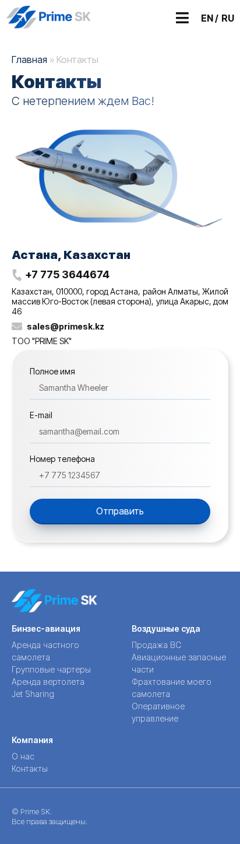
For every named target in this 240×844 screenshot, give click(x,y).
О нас (23, 756)
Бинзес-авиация (46, 628)
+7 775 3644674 (67, 274)
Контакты (30, 768)
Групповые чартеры (51, 669)
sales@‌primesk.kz (65, 326)
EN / (209, 18)
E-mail (41, 415)
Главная (29, 59)
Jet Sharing (33, 694)
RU (227, 18)
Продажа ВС (156, 645)
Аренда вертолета (48, 682)
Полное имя (52, 371)
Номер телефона (62, 459)
